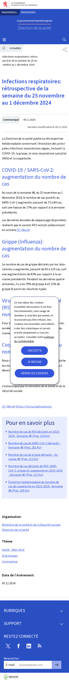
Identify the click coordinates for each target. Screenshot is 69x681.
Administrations (28, 12)
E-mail (10, 665)
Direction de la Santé (15, 530)
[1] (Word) (23, 230)
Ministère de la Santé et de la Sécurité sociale (31, 525)
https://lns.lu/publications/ (34, 406)
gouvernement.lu (9, 12)
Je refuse (34, 362)
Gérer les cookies (34, 373)
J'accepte (34, 350)
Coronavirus (10, 561)
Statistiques (10, 556)
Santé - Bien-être (13, 550)
